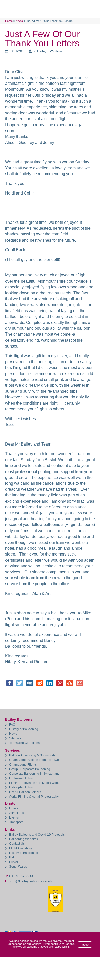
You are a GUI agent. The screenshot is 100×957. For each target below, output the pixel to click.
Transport (16, 822)
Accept (85, 944)
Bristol (13, 862)
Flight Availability (21, 848)
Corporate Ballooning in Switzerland (34, 773)
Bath (12, 857)
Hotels (13, 808)
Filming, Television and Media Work (34, 783)
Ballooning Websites (23, 839)
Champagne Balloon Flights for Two (34, 760)
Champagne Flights (23, 764)
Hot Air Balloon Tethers (25, 792)
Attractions (16, 813)
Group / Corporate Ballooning (29, 769)
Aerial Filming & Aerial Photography (34, 796)
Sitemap (15, 738)
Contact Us (17, 843)
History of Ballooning (23, 729)
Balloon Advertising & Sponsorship (33, 755)
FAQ (12, 724)
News (58, 51)
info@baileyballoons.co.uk (31, 881)
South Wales (18, 866)
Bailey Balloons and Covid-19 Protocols (37, 834)
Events (14, 817)
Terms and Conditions (24, 743)
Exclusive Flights (21, 778)
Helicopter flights (21, 787)
